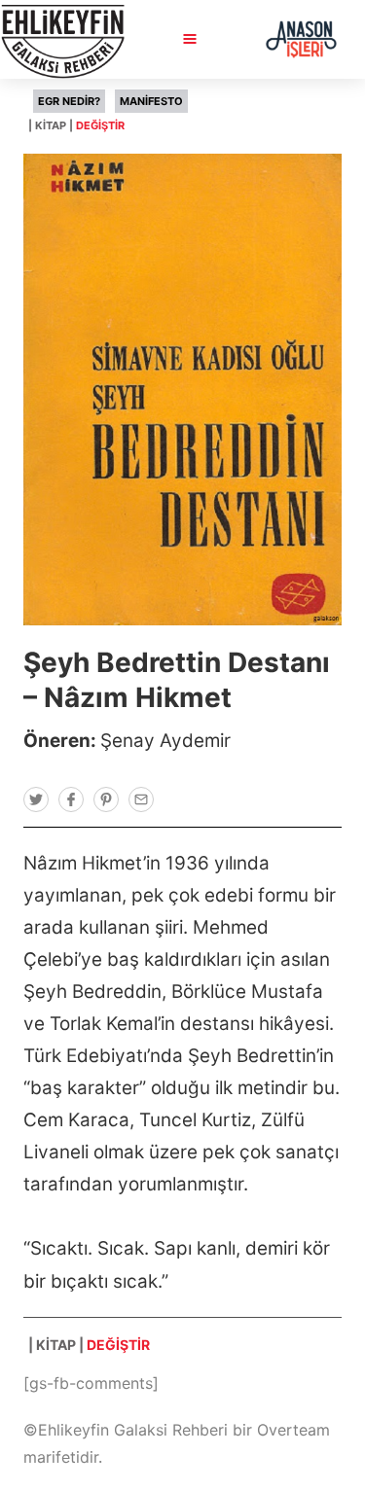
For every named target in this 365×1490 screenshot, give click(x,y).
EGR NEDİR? (69, 101)
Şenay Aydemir (165, 740)
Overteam (293, 1429)
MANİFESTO (151, 101)
